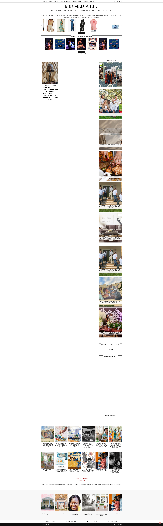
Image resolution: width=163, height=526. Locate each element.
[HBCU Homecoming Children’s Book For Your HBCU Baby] (74, 460)
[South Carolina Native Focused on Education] (74, 502)
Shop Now (81, 33)
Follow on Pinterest (111, 415)
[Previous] (42, 25)
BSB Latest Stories (76, 1)
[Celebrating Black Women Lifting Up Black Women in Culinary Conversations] (88, 434)
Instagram (71, 521)
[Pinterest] (116, 1)
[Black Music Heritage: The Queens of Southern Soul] (88, 460)
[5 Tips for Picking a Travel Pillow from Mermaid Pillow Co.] (61, 460)
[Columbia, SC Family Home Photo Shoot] (102, 460)
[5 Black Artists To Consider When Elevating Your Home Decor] (61, 434)
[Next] (121, 25)
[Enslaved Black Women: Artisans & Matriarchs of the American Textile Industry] (115, 460)
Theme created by (116, 524)
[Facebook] (117, 1)
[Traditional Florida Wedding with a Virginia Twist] (88, 502)
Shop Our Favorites (89, 1)
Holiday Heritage (53, 1)
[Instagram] (114, 1)
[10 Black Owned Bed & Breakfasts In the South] (47, 502)
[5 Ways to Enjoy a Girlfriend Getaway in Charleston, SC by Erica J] (102, 502)
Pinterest (113, 521)
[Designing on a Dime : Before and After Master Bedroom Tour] (74, 434)
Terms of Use (81, 480)
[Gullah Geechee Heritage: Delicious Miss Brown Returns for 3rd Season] (102, 434)
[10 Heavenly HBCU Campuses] (61, 502)
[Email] (119, 1)
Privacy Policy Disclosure (81, 478)
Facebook (92, 521)
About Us (44, 1)
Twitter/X (51, 521)
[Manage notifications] (160, 523)
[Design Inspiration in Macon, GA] (47, 460)
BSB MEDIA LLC (81, 6)
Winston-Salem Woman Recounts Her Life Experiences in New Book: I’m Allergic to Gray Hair (50, 93)
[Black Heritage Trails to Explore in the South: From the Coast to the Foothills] (47, 434)
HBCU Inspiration (65, 1)
